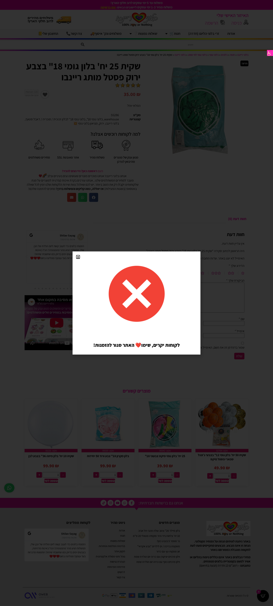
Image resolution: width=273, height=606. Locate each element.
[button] (78, 256)
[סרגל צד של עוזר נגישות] (270, 53)
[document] (136, 303)
